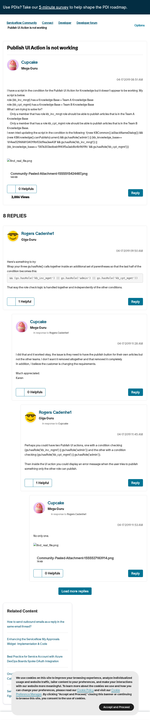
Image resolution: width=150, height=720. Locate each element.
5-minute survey (54, 7)
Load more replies (75, 591)
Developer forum (87, 23)
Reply (135, 193)
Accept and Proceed (116, 707)
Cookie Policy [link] (85, 690)
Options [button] (139, 25)
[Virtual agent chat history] (135, 216)
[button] (11, 189)
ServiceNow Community (22, 23)
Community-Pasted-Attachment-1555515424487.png (49, 174)
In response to (51, 332)
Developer (64, 23)
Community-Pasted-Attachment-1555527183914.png (75, 558)
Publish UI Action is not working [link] (27, 27)
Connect (47, 23)
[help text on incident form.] (143, 216)
